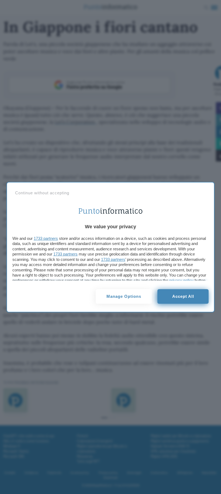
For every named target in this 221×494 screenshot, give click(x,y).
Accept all (183, 296)
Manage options (123, 296)
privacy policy (181, 280)
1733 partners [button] (46, 238)
